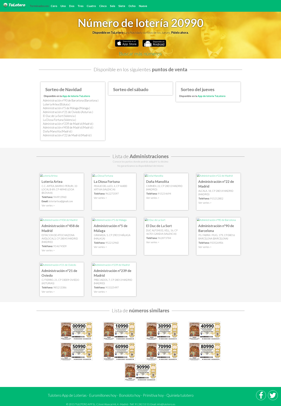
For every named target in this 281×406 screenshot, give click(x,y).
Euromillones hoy (102, 395)
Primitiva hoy (153, 395)
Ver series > (48, 205)
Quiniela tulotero (180, 395)
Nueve (143, 6)
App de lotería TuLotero (76, 96)
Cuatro (91, 6)
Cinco (103, 6)
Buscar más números (140, 53)
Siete (121, 6)
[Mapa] (48, 175)
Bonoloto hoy (129, 395)
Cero (54, 6)
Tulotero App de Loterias (67, 395)
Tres (80, 6)
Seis (112, 6)
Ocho (132, 6)
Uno (63, 6)
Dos (71, 6)
